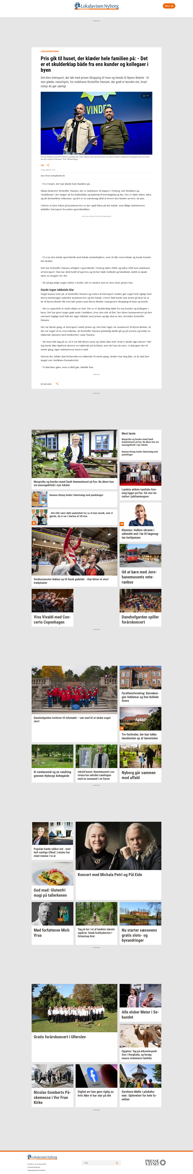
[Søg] (117, 1162)
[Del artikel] (48, 165)
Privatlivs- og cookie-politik (36, 1164)
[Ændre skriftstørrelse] (42, 165)
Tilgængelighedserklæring (36, 1170)
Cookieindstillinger (33, 1167)
